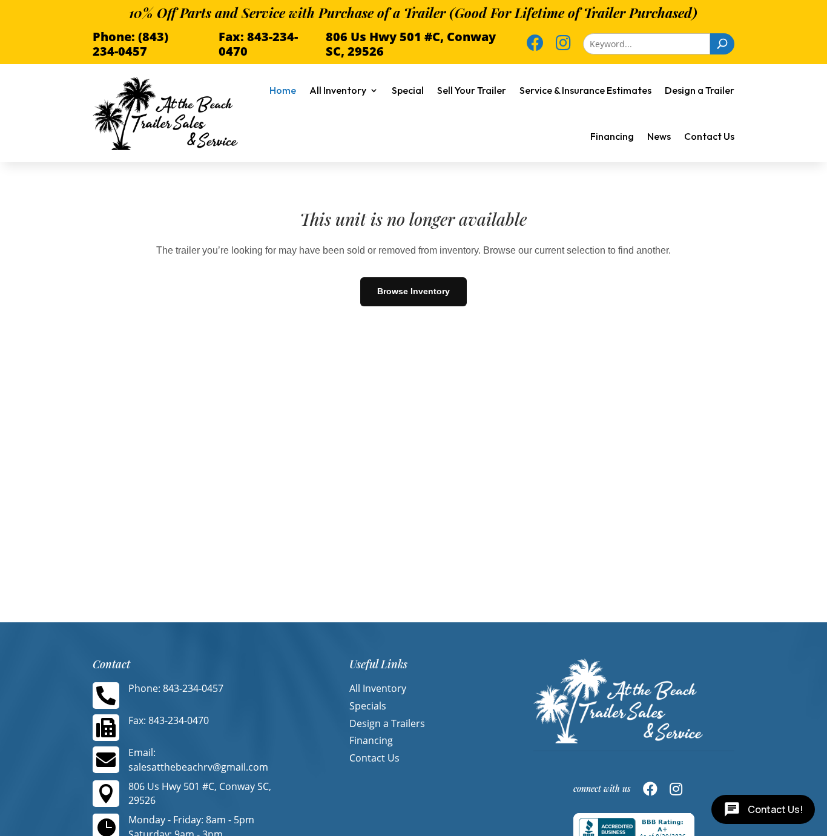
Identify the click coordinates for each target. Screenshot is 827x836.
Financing (612, 136)
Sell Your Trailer (471, 90)
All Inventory (337, 90)
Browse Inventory (413, 291)
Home (282, 90)
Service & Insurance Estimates (585, 90)
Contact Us (709, 136)
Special (408, 90)
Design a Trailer (699, 90)
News (659, 136)
